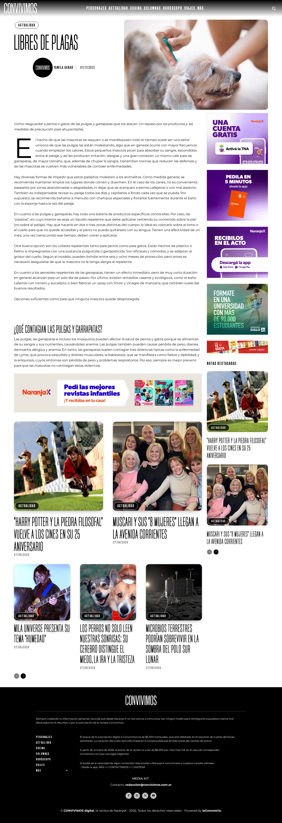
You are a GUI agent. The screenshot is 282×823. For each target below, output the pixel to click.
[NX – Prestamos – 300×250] (237, 281)
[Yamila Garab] (43, 68)
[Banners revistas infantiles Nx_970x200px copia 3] (108, 416)
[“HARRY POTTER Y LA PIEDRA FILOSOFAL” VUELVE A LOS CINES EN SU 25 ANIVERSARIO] (58, 466)
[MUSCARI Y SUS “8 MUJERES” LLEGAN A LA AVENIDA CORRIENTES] (157, 466)
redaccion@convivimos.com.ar (148, 784)
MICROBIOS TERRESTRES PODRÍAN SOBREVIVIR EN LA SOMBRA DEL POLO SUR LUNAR (172, 643)
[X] (145, 795)
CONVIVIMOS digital (79, 810)
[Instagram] (137, 795)
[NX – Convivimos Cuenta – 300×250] (237, 167)
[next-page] (23, 676)
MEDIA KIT (141, 778)
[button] (274, 8)
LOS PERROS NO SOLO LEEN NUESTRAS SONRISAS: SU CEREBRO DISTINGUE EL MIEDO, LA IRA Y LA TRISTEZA (107, 643)
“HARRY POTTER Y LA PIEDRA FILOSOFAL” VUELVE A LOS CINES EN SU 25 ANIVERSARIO (58, 534)
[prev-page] (16, 676)
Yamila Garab (63, 67)
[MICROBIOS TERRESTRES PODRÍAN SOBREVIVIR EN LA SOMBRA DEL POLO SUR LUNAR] (174, 592)
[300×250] (237, 224)
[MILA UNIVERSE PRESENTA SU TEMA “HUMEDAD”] (42, 592)
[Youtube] (153, 795)
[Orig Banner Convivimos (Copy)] (237, 356)
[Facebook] (129, 795)
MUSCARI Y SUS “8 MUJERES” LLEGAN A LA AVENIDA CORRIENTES (156, 528)
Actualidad (26, 25)
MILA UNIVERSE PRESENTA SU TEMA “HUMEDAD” (42, 633)
